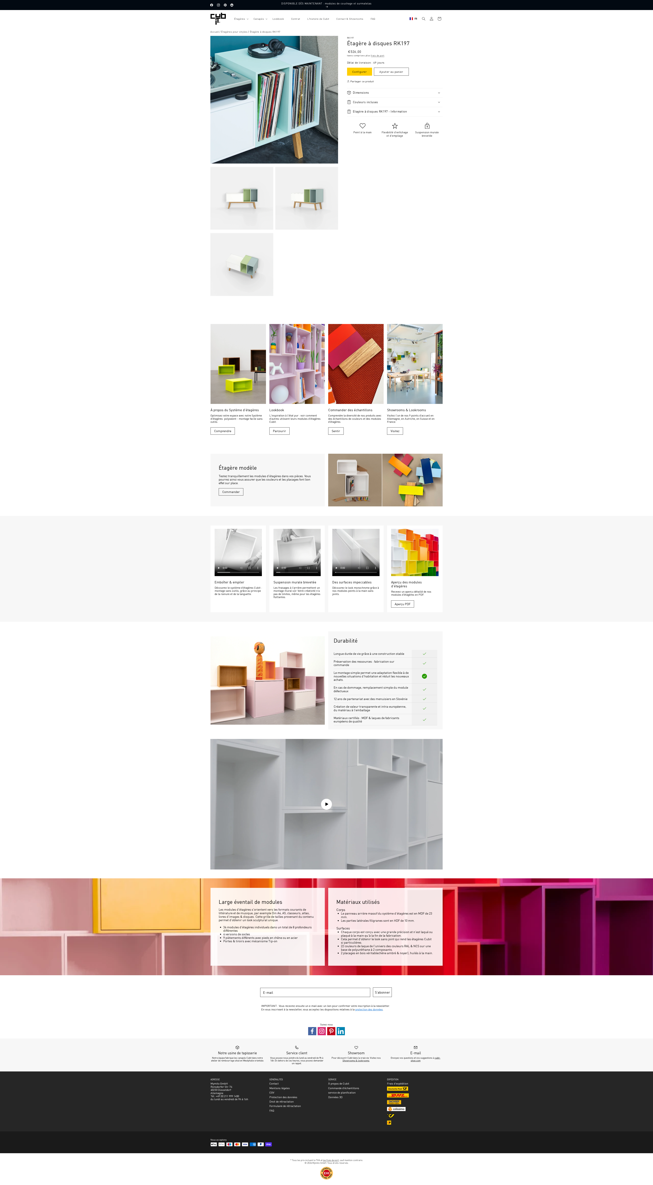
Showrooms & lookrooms (355, 1060)
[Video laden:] (326, 804)
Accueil (214, 31)
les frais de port (331, 1160)
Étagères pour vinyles (234, 31)
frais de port (377, 55)
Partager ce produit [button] (362, 81)
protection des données (369, 1009)
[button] (240, 18)
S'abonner (382, 992)
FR (416, 18)
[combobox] (413, 18)
